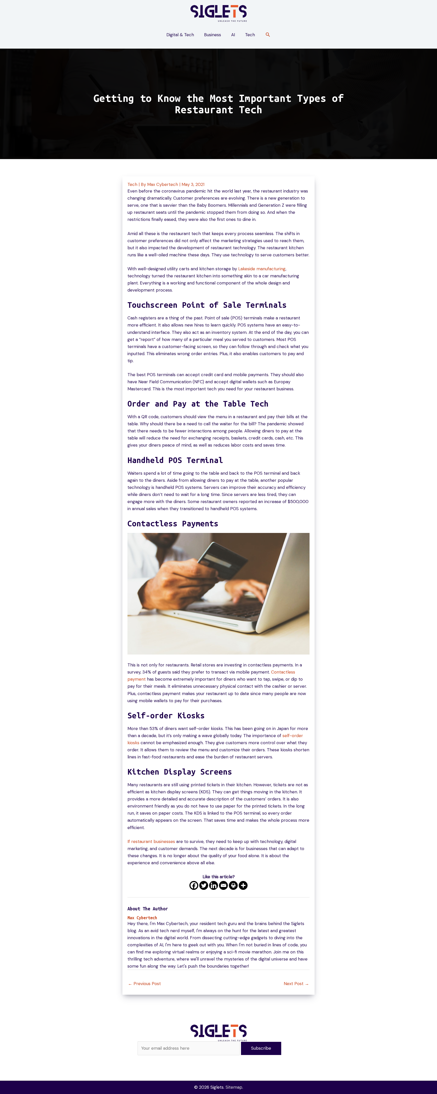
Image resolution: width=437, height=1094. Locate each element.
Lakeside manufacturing (262, 269)
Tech (132, 184)
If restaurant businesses (151, 841)
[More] (243, 885)
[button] (268, 35)
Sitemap (234, 1087)
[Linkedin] (213, 885)
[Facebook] (193, 885)
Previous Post (144, 983)
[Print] (233, 885)
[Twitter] (203, 885)
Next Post (296, 983)
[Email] (223, 885)
